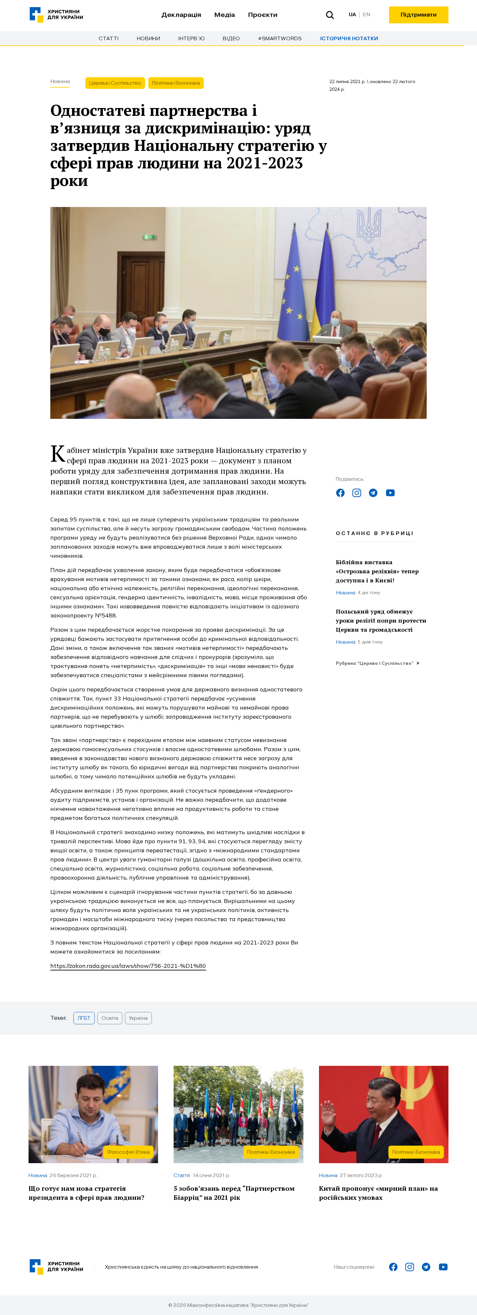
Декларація (181, 14)
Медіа (224, 14)
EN (366, 15)
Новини (148, 38)
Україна (138, 1018)
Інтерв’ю (191, 38)
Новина (60, 81)
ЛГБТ (84, 1018)
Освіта (110, 1018)
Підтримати (419, 15)
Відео (231, 38)
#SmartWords (280, 38)
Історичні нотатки (349, 39)
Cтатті (108, 38)
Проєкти (262, 14)
